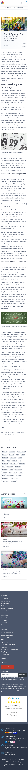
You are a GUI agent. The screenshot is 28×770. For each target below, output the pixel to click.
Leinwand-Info (5, 654)
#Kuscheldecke (5, 463)
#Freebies (11, 469)
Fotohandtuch (4, 625)
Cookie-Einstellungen (16, 762)
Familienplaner (5, 603)
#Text (10, 472)
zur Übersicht (21, 494)
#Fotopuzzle (4, 451)
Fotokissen (4, 620)
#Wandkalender (18, 469)
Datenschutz (4, 642)
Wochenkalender (10, 234)
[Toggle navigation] (17, 3)
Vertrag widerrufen (7, 667)
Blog (14, 7)
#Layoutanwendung (21, 451)
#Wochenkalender (5, 481)
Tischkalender (5, 605)
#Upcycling (18, 475)
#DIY (21, 460)
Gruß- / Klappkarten (6, 613)
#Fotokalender (5, 440)
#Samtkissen (14, 460)
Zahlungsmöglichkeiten (7, 632)
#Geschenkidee (12, 451)
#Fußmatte (20, 457)
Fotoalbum (4, 610)
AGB (2, 640)
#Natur (8, 460)
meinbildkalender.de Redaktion (8, 44)
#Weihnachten (18, 466)
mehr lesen (6, 518)
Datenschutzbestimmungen (7, 691)
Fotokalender (20, 7)
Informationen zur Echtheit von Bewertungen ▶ (14, 708)
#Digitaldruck (11, 454)
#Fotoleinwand (5, 457)
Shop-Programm (5, 652)
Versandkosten (5, 637)
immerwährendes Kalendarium (17, 241)
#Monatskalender (13, 440)
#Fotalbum (21, 472)
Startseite (9, 7)
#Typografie (4, 472)
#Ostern (3, 466)
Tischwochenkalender (7, 608)
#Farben (3, 460)
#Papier (3, 475)
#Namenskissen (13, 463)
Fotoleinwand (4, 615)
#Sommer (23, 454)
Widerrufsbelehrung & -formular (9, 649)
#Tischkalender (14, 478)
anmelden (22, 674)
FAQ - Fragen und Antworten (8, 644)
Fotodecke (4, 622)
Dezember (4, 160)
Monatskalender (16, 232)
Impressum (4, 662)
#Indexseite (13, 481)
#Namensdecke (22, 463)
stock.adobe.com (16, 430)
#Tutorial (15, 472)
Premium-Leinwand (6, 617)
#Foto (17, 454)
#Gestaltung (4, 454)
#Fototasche (4, 469)
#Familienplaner (5, 478)
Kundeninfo (4, 647)
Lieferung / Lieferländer (7, 635)
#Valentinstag (10, 466)
